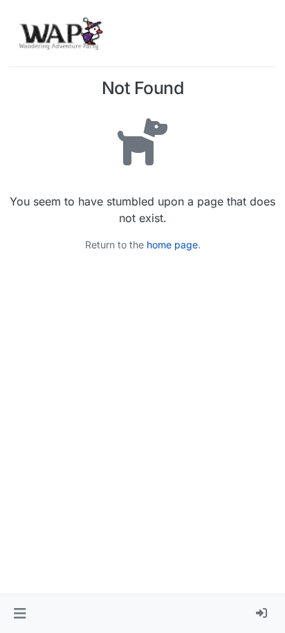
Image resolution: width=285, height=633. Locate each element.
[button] (20, 613)
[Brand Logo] (60, 33)
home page (172, 244)
